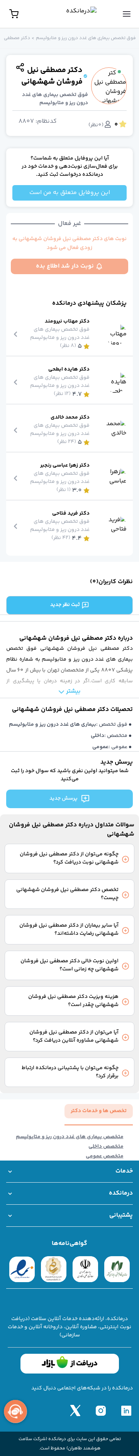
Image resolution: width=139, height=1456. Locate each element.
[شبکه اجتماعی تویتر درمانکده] (75, 1410)
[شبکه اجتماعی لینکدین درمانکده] (126, 1410)
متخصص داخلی (106, 1147)
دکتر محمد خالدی (70, 418)
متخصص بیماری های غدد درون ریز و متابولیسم (70, 1137)
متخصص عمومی (105, 1156)
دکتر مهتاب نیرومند (67, 322)
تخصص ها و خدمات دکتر (99, 1111)
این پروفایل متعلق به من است (69, 192)
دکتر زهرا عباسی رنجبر (65, 466)
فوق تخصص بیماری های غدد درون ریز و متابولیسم (86, 38)
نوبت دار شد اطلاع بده (65, 266)
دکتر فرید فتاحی (71, 514)
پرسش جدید (63, 798)
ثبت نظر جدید (65, 605)
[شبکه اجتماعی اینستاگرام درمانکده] (101, 1410)
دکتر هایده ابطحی (69, 370)
